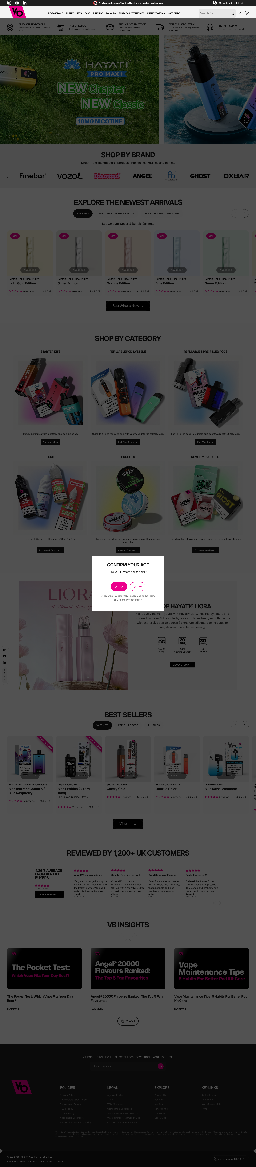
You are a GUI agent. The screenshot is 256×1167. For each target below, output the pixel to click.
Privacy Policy (134, 599)
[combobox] (231, 3)
